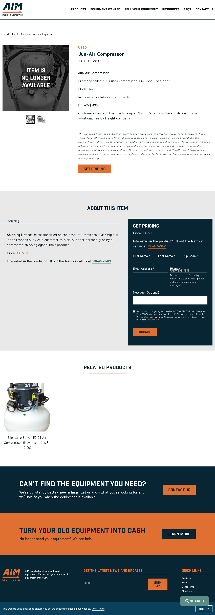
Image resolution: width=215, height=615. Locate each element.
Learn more (98, 608)
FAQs (184, 582)
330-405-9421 (101, 260)
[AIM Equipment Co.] (13, 9)
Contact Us (179, 490)
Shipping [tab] (13, 221)
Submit (145, 332)
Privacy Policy (153, 319)
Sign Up (157, 584)
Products (9, 34)
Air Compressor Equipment (38, 34)
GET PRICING (95, 169)
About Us (187, 590)
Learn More (178, 534)
